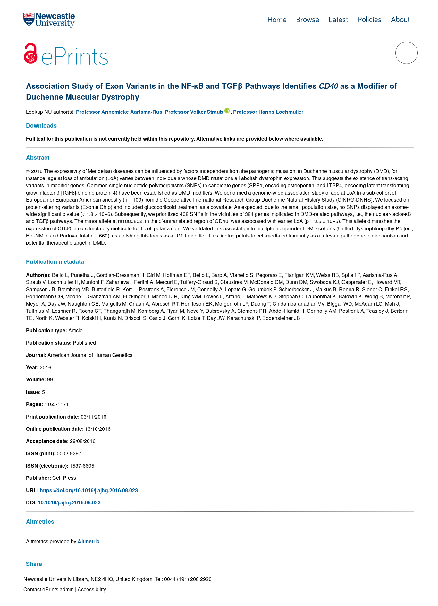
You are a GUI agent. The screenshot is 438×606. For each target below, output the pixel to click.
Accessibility (92, 589)
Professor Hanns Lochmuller (268, 111)
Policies (370, 20)
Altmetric (88, 541)
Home (277, 20)
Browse (307, 20)
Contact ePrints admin (48, 589)
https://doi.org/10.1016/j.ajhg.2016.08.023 (89, 490)
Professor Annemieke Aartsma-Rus (119, 111)
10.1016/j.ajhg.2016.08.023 (69, 502)
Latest (338, 20)
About (400, 20)
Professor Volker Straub (194, 111)
